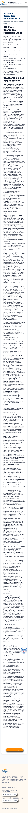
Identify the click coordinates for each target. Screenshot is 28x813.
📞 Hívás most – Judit (9, 794)
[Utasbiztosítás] (24, 650)
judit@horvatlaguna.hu (8, 787)
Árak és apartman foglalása (14, 750)
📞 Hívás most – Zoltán (10, 800)
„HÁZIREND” (6, 402)
